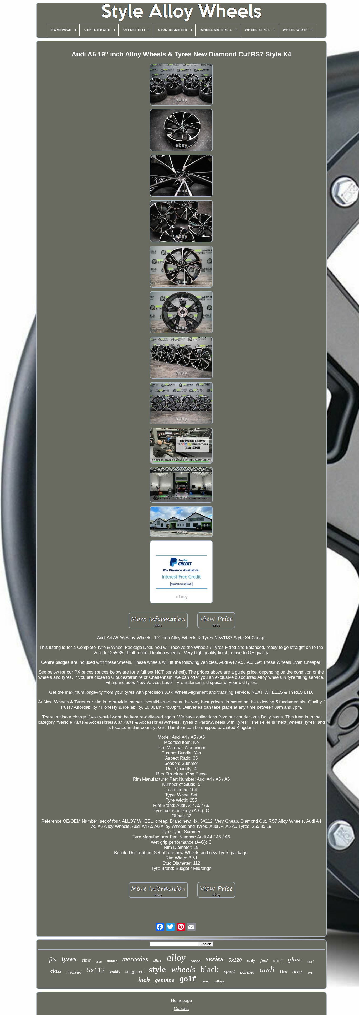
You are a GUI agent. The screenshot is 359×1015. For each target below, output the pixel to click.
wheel (278, 961)
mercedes (135, 959)
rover (297, 971)
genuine (164, 980)
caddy (115, 972)
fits (52, 959)
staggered (134, 971)
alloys (219, 981)
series (214, 958)
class (55, 971)
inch (144, 979)
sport (229, 971)
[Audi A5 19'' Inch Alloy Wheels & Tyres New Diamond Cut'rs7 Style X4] (181, 85)
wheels (183, 969)
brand (205, 981)
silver (157, 961)
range (196, 961)
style (157, 969)
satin (99, 961)
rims (86, 960)
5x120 (235, 960)
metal (310, 961)
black (210, 969)
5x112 (96, 970)
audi (267, 969)
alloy (176, 958)
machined (74, 972)
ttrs (283, 971)
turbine (112, 961)
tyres (69, 958)
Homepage (181, 1000)
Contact (181, 1008)
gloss (295, 959)
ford (264, 960)
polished (247, 972)
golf (188, 980)
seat (310, 972)
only (251, 960)
